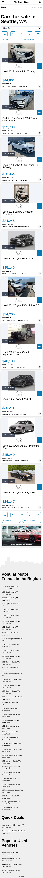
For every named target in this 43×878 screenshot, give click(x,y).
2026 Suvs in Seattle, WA (10, 628)
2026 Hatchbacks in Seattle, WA (12, 756)
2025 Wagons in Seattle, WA (11, 779)
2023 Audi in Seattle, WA (10, 704)
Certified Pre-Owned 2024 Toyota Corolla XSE (20, 119)
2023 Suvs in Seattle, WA (10, 599)
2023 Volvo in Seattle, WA (10, 709)
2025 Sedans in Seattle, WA (11, 657)
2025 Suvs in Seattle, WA (10, 587)
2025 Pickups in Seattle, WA (11, 774)
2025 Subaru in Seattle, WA (11, 663)
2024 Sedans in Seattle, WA (11, 622)
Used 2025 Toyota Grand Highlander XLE (15, 353)
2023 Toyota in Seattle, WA (10, 651)
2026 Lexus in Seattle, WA (10, 739)
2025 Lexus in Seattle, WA (10, 669)
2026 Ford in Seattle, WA (10, 809)
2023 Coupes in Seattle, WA (11, 803)
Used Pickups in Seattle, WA (11, 871)
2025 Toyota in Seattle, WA (10, 610)
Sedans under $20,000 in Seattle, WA (14, 832)
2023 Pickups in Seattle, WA (11, 768)
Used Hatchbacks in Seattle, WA (12, 865)
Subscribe (39, 7)
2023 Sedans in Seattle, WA (11, 686)
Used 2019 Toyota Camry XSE (18, 492)
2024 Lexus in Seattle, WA (10, 645)
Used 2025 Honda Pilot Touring (18, 71)
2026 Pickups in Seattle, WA (11, 785)
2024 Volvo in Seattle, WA (10, 733)
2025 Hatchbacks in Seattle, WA (12, 750)
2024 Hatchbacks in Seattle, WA (12, 744)
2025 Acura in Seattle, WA (10, 721)
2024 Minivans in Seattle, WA (11, 762)
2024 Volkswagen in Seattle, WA (12, 698)
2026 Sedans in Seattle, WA (11, 727)
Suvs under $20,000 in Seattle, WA (13, 826)
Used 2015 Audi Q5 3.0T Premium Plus (20, 447)
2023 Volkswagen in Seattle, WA (12, 675)
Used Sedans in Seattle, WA (11, 860)
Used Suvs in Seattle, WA (10, 854)
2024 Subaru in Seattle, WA (11, 692)
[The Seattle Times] (21, 2)
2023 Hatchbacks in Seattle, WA (12, 680)
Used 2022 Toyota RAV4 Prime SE (20, 305)
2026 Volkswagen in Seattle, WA (12, 791)
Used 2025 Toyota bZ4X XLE (17, 399)
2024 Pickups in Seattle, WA (11, 715)
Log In (33, 7)
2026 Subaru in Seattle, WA (11, 797)
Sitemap (21, 876)
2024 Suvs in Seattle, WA (10, 593)
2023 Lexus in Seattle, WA (10, 634)
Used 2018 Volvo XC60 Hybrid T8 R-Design (20, 166)
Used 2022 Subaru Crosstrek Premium (17, 213)
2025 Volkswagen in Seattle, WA (12, 640)
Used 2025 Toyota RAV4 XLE (17, 258)
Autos (3, 7)
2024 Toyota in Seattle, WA (10, 605)
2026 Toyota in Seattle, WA (10, 616)
